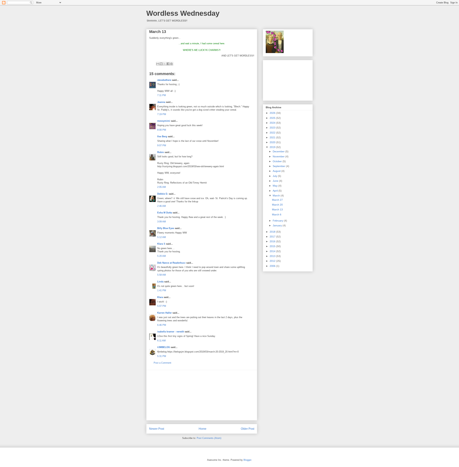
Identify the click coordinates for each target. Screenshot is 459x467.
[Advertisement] (202, 395)
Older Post (247, 428)
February (278, 220)
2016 (273, 241)
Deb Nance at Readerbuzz (171, 262)
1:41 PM (161, 290)
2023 (273, 127)
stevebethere (164, 80)
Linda (160, 281)
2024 (273, 122)
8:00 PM (161, 129)
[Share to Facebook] (168, 64)
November (279, 156)
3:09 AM (161, 221)
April (275, 190)
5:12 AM (161, 237)
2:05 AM (161, 187)
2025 (273, 117)
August (277, 171)
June (276, 180)
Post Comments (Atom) (209, 438)
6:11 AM (161, 340)
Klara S (161, 243)
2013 (273, 256)
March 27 (277, 199)
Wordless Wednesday (182, 13)
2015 (273, 246)
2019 (273, 147)
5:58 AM (161, 274)
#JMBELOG (163, 347)
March (277, 195)
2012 (273, 260)
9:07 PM (161, 145)
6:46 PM (161, 325)
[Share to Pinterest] (171, 64)
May (275, 185)
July (275, 176)
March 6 (276, 214)
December (279, 151)
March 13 (277, 209)
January (278, 225)
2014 (273, 251)
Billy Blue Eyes (165, 228)
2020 (273, 142)
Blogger (247, 460)
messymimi (163, 121)
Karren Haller (164, 312)
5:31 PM (161, 356)
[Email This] (158, 64)
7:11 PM (161, 95)
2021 (273, 137)
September (279, 166)
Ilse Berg (162, 136)
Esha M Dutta (164, 212)
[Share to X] (164, 64)
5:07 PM (161, 306)
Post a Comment (162, 362)
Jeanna (161, 102)
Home (202, 428)
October (278, 161)
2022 (273, 132)
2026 (273, 112)
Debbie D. (163, 193)
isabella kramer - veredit (170, 331)
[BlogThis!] (161, 64)
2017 (273, 236)
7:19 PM (161, 114)
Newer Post (156, 428)
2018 (273, 231)
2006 (273, 266)
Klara (160, 297)
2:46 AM (161, 206)
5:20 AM (161, 256)
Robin (160, 152)
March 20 (277, 204)
